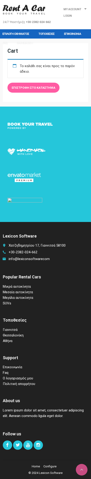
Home (36, 466)
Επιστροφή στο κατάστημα (33, 87)
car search (25, 43)
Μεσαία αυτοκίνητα (18, 292)
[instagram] (38, 445)
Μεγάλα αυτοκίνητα (18, 298)
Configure (49, 466)
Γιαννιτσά (10, 330)
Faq (4, 43)
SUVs (7, 303)
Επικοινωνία (72, 34)
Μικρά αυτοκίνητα (17, 286)
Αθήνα (7, 341)
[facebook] (7, 445)
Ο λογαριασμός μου (18, 378)
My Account (72, 9)
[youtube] (28, 445)
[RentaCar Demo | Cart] (24, 9)
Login (67, 15)
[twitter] (17, 445)
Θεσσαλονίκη (13, 335)
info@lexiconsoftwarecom (29, 259)
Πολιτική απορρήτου (19, 384)
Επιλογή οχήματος (15, 34)
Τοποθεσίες (46, 34)
